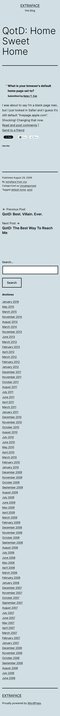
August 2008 (10, 547)
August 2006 (10, 668)
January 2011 (10, 412)
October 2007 (10, 597)
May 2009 (8, 507)
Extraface (30, 6)
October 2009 (11, 482)
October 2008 (11, 537)
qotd (29, 189)
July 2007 (8, 612)
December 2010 (12, 417)
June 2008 (8, 557)
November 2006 (12, 652)
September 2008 (12, 542)
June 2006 (8, 678)
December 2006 (12, 648)
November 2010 (12, 422)
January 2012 (10, 366)
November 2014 (12, 316)
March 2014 (9, 326)
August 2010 (9, 432)
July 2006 (8, 673)
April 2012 (8, 351)
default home (18, 189)
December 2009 (12, 472)
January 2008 (10, 582)
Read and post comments (19, 125)
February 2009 (11, 522)
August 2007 (10, 607)
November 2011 (11, 377)
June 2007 (8, 617)
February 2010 (11, 462)
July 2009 (8, 497)
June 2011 (8, 397)
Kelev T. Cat (30, 96)
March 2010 (9, 457)
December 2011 (11, 372)
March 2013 (9, 341)
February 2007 (11, 638)
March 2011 (9, 407)
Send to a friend (13, 130)
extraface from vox (16, 181)
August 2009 (10, 492)
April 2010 (8, 452)
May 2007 (8, 622)
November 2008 (12, 532)
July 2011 (7, 392)
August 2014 (10, 321)
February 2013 (11, 346)
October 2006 (11, 657)
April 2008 (8, 567)
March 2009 (9, 517)
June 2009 (8, 502)
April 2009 (8, 512)
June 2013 (8, 336)
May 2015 (8, 306)
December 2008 (12, 527)
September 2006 (12, 663)
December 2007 (12, 587)
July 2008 (8, 552)
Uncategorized (28, 185)
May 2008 (8, 562)
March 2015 (9, 311)
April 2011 (8, 402)
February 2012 (11, 361)
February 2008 (11, 577)
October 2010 (10, 427)
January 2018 (10, 301)
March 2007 (9, 632)
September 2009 (12, 487)
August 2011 (9, 387)
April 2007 (8, 627)
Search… (7, 262)
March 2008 (9, 572)
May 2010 (8, 447)
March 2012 (9, 356)
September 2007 (12, 602)
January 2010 (10, 467)
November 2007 (12, 592)
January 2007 (10, 643)
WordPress (34, 703)
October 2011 (10, 382)
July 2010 (8, 437)
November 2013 (12, 331)
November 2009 (12, 477)
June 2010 (8, 442)
